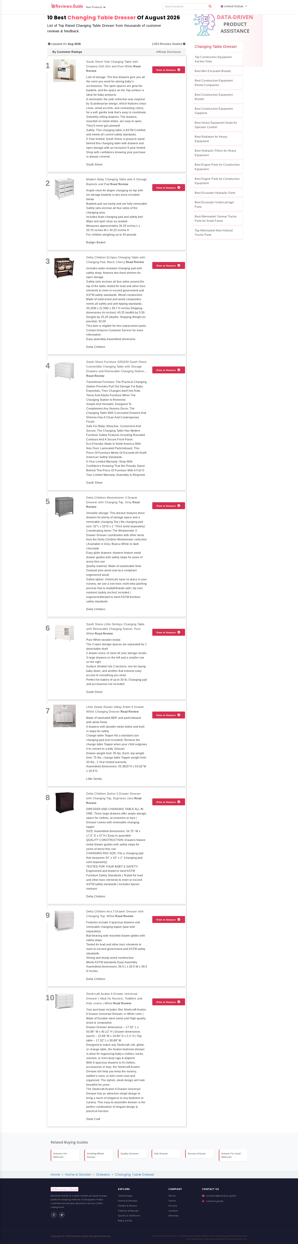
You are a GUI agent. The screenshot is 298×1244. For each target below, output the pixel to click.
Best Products (94, 7)
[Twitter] (62, 1215)
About (172, 1195)
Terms (172, 1200)
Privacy (172, 1205)
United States (234, 6)
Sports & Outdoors (129, 1215)
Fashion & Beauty (128, 1210)
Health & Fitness (127, 1205)
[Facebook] (54, 1215)
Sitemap (173, 1215)
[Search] (210, 6)
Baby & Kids (125, 1220)
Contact (173, 1210)
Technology (125, 1195)
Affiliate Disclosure (168, 51)
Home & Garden (127, 1200)
